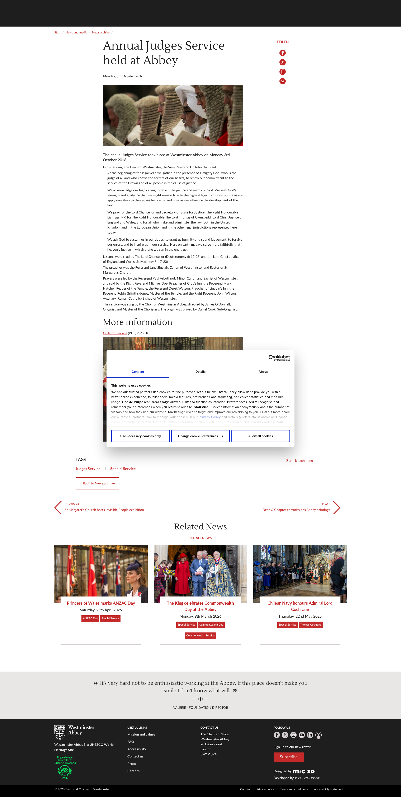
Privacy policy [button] (265, 789)
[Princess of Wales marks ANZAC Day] (101, 574)
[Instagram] (293, 735)
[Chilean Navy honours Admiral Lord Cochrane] (300, 574)
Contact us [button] (135, 756)
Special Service (123, 468)
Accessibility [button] (136, 749)
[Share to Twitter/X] (283, 62)
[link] (303, 771)
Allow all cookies (260, 436)
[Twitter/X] (285, 735)
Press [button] (131, 763)
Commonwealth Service (200, 635)
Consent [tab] (138, 371)
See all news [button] (200, 538)
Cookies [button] (245, 789)
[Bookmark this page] (283, 72)
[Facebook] (277, 735)
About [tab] (263, 371)
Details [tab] (200, 371)
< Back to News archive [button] (97, 483)
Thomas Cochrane (310, 624)
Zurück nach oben (299, 460)
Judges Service (88, 468)
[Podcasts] (318, 735)
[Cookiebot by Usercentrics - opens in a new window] (271, 358)
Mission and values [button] (141, 734)
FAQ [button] (130, 741)
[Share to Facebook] (283, 53)
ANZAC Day (90, 618)
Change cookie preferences (198, 436)
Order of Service (115, 333)
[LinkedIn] (310, 735)
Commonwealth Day (211, 624)
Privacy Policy (210, 417)
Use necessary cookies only (140, 436)
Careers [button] (133, 771)
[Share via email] (283, 81)
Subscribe (289, 757)
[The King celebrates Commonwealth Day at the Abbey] (200, 574)
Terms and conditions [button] (294, 789)
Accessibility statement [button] (328, 789)
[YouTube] (302, 735)
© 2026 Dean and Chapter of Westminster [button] (82, 789)
